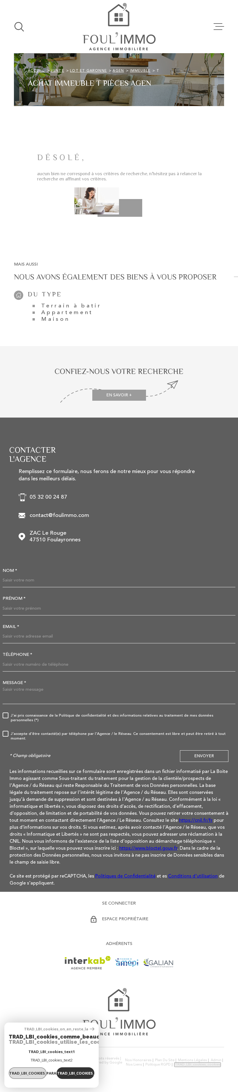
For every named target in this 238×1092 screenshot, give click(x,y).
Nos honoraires (138, 1060)
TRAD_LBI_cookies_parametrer (27, 1073)
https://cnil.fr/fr (195, 820)
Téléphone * (17, 655)
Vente (57, 71)
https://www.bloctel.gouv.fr (148, 848)
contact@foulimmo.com (59, 515)
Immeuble (140, 71)
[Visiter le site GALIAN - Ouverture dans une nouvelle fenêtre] (158, 962)
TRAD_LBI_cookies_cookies (197, 1064)
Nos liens (134, 1064)
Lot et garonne (88, 71)
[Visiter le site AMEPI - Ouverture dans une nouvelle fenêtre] (126, 962)
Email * (11, 627)
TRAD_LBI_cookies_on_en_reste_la (56, 1029)
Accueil (36, 71)
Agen (118, 71)
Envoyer (204, 756)
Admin (216, 1060)
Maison (55, 319)
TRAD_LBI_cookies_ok (75, 1073)
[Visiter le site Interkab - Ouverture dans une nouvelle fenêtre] (88, 962)
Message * (14, 683)
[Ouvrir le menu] (219, 27)
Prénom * (14, 599)
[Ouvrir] (19, 27)
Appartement (67, 313)
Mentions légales (192, 1060)
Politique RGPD (158, 1064)
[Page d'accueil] (119, 26)
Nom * (10, 571)
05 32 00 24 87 (48, 497)
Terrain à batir (71, 306)
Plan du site (164, 1060)
